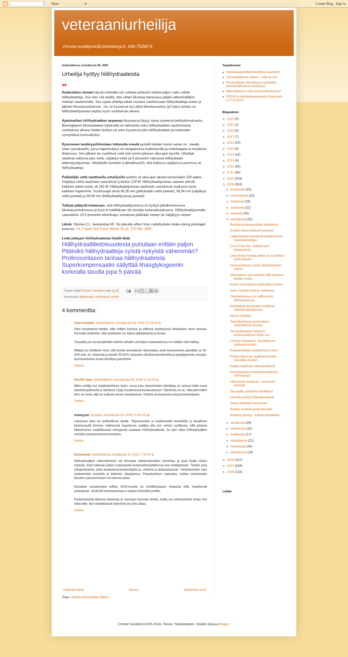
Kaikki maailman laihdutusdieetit (252, 366)
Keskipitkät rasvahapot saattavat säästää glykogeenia (252, 307)
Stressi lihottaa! (240, 316)
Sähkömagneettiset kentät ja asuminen (253, 72)
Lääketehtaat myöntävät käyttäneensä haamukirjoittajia (256, 238)
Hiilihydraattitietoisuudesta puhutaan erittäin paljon (127, 244)
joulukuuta (238, 189)
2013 (231, 160)
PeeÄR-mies (83, 379)
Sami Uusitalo (84, 323)
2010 (231, 178)
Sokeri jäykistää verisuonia (248, 403)
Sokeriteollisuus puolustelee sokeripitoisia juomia (249, 323)
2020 (231, 130)
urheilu (115, 296)
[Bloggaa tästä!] (141, 290)
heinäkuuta (239, 219)
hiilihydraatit (86, 296)
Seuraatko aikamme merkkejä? (251, 391)
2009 (231, 184)
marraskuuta (240, 195)
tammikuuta (239, 452)
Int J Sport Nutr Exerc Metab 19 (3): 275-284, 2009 (113, 229)
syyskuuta (238, 207)
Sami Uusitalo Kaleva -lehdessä (252, 290)
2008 (231, 460)
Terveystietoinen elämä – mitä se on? (252, 77)
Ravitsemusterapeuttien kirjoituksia (254, 224)
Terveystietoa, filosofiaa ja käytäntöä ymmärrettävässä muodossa (251, 84)
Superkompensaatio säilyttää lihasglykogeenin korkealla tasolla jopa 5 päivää (122, 268)
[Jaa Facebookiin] (151, 290)
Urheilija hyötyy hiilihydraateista (252, 397)
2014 (231, 154)
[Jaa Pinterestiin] (156, 290)
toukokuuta (239, 428)
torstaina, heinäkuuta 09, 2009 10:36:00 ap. (120, 415)
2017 (231, 137)
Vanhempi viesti (195, 590)
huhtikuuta (238, 434)
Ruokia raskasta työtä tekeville (251, 409)
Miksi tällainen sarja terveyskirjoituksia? (253, 91)
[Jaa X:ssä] (146, 290)
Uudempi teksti (73, 590)
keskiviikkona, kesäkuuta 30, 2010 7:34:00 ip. (123, 454)
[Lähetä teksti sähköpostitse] (128, 290)
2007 (231, 466)
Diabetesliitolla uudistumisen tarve (254, 350)
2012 (231, 166)
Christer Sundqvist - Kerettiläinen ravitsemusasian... (253, 342)
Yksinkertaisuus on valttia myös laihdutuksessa (251, 298)
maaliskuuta (239, 440)
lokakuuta (238, 201)
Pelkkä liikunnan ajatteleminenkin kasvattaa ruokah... (253, 358)
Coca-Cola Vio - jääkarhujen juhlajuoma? (250, 247)
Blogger (224, 624)
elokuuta (237, 213)
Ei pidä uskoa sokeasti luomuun (252, 230)
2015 (231, 148)
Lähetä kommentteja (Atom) (89, 597)
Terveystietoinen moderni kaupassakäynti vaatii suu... (251, 333)
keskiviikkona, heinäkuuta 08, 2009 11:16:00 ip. (126, 379)
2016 (231, 142)
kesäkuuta (238, 423)
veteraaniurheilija (119, 24)
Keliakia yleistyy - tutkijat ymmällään (255, 415)
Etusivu (134, 590)
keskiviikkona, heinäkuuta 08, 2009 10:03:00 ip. (129, 323)
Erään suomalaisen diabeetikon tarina (256, 284)
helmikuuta (239, 446)
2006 (231, 472)
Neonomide (82, 454)
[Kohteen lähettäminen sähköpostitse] (136, 290)
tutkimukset (102, 296)
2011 (231, 172)
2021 (231, 125)
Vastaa (79, 365)
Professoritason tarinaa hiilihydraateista (113, 258)
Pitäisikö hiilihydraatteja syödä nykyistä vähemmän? (130, 251)
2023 (231, 119)
